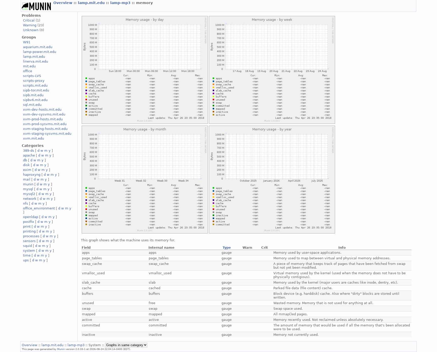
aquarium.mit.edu (37, 47)
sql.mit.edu (32, 105)
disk (26, 165)
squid (27, 246)
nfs (25, 203)
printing (29, 231)
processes (31, 236)
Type (227, 247)
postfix (28, 222)
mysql (28, 189)
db (25, 160)
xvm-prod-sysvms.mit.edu (45, 124)
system (29, 250)
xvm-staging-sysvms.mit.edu (47, 133)
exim (27, 170)
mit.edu (29, 66)
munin (28, 184)
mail (26, 179)
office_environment (39, 208)
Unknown (30, 30)
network (29, 199)
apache (29, 155)
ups (26, 260)
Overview (63, 3)
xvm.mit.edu (33, 138)
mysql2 (29, 194)
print (27, 226)
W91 (26, 42)
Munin (61, 348)
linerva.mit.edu (35, 61)
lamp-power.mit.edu (39, 52)
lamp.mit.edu (92, 3)
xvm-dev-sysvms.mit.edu (44, 114)
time (27, 255)
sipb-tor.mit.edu (36, 90)
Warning (29, 25)
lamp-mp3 (121, 3)
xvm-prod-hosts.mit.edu (43, 119)
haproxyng (31, 175)
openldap (30, 217)
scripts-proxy (34, 81)
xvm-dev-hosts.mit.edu (42, 109)
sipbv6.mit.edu (35, 100)
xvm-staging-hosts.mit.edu (45, 129)
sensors (29, 241)
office (27, 71)
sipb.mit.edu (33, 95)
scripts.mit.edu (35, 85)
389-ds (28, 150)
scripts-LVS (32, 76)
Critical (29, 20)
